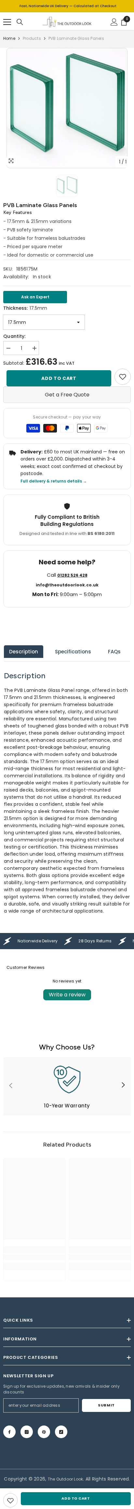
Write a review (67, 994)
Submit (106, 1405)
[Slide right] (123, 1085)
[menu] (7, 22)
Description (23, 651)
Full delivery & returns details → (53, 481)
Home (9, 38)
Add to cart (58, 378)
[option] (67, 108)
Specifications (73, 651)
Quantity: (14, 336)
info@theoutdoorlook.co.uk (67, 585)
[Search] (20, 22)
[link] (122, 377)
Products (32, 38)
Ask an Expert (35, 297)
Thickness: (25, 308)
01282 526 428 (72, 575)
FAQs (114, 651)
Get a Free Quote (67, 394)
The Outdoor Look (65, 1479)
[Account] (114, 22)
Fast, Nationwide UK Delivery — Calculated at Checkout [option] (68, 6)
